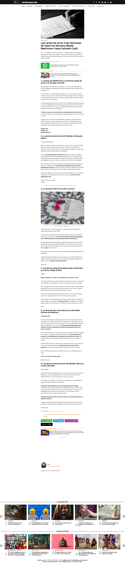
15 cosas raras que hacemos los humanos (63, 523)
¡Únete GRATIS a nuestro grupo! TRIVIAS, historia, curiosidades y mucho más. (64, 65)
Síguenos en (71, 420)
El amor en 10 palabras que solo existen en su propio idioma (60, 185)
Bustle (61, 411)
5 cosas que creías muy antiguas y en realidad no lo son (86, 524)
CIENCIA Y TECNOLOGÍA (78, 6)
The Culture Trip (56, 411)
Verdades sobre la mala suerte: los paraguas (15, 523)
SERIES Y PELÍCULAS (50, 6)
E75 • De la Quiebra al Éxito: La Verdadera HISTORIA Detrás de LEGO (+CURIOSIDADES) (17, 554)
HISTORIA (29, 6)
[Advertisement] (62, 486)
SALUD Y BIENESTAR (64, 6)
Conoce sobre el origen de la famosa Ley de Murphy (110, 523)
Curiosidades (44, 40)
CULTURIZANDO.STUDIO (54, 560)
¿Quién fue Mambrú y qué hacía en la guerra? (109, 553)
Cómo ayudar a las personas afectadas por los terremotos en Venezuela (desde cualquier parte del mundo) (65, 75)
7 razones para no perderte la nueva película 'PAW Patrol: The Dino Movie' (40, 554)
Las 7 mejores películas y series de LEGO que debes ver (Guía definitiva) (87, 554)
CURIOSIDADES (39, 6)
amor (43, 52)
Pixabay (68, 226)
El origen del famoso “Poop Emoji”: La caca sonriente (63, 553)
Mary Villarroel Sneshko (53, 466)
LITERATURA (90, 6)
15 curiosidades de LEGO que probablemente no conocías (40, 523)
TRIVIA (23, 6)
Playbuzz (51, 411)
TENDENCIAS (100, 6)
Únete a (46, 420)
